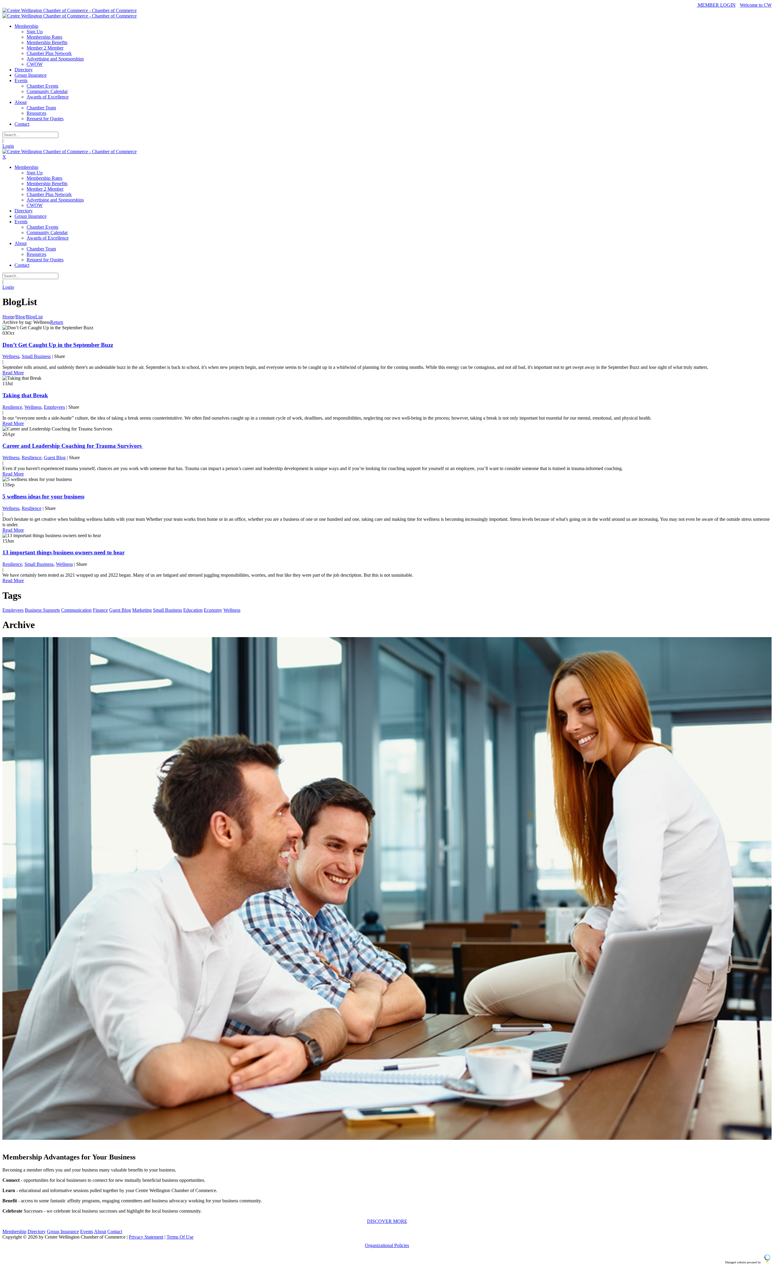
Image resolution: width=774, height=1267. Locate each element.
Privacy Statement (146, 1237)
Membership (14, 1231)
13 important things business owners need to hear (63, 552)
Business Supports (42, 610)
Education (193, 610)
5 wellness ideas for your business (43, 496)
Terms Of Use (180, 1237)
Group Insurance (63, 1231)
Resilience (12, 407)
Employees (54, 407)
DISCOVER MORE (387, 1221)
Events (86, 1231)
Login (8, 146)
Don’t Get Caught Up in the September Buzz (57, 345)
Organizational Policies (387, 1245)
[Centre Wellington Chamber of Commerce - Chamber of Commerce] (69, 10)
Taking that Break (25, 395)
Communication (76, 610)
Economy (213, 610)
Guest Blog (55, 457)
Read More (13, 372)
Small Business (36, 356)
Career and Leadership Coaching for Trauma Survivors (72, 446)
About (100, 1231)
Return (56, 322)
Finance (100, 610)
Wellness (10, 356)
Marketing (142, 610)
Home (8, 316)
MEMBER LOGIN (716, 5)
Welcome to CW (756, 5)
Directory (37, 1231)
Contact (114, 1231)
